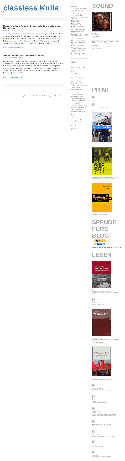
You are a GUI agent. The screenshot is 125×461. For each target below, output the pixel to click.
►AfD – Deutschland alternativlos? (77, 21)
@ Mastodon (74, 71)
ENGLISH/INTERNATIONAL (79, 8)
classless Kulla (31, 8)
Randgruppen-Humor (77, 107)
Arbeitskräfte (74, 81)
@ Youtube (74, 73)
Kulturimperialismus (76, 100)
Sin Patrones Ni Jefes (77, 111)
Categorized (74, 89)
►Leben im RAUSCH (77, 39)
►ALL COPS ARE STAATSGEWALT (76, 24)
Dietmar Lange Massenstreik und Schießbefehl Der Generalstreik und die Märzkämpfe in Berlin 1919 (105, 292)
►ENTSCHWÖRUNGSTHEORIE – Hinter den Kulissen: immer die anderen (80, 36)
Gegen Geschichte (76, 98)
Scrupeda (27, 96)
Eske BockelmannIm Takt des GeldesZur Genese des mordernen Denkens (102, 390)
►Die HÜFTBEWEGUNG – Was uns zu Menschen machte (78, 31)
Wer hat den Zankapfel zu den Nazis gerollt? (23, 55)
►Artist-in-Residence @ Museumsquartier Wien (77, 27)
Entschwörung (75, 96)
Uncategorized (75, 120)
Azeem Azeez (59, 96)
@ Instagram (74, 70)
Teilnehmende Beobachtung (79, 115)
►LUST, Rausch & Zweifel (78, 40)
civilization (74, 92)
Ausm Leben (74, 83)
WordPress (15, 96)
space (73, 113)
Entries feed (74, 130)
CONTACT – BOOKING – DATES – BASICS (78, 11)
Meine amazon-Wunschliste (106, 247)
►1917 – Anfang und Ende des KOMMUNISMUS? (79, 14)
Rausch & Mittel (75, 109)
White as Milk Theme (41, 96)
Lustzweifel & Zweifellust (78, 105)
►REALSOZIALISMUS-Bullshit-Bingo (77, 46)
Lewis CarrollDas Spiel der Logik (97, 445)
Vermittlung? (74, 121)
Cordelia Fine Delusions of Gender (98, 303)
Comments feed (75, 131)
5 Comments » (18, 47)
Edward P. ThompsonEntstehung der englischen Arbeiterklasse (103, 435)
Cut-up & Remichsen (77, 94)
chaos (73, 91)
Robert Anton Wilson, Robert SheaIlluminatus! (101, 425)
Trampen (73, 118)
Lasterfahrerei (75, 102)
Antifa (11, 47)
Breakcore (74, 87)
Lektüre (73, 104)
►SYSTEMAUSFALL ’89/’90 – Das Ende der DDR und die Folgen (79, 50)
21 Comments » (19, 77)
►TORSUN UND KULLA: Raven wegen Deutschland (78, 54)
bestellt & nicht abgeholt (78, 85)
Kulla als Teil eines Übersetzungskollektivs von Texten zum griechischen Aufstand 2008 (105, 177)
